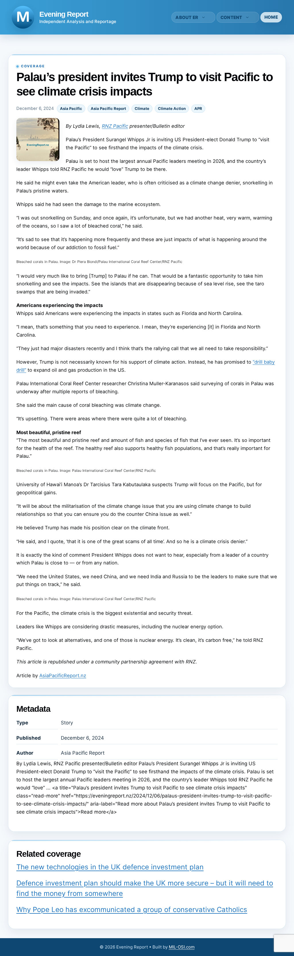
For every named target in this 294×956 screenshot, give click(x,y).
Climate (142, 108)
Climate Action (172, 108)
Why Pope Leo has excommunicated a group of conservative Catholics (131, 909)
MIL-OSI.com (182, 947)
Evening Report (63, 14)
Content (231, 17)
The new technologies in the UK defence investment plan (110, 867)
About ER (186, 17)
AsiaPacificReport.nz (62, 675)
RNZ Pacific (115, 126)
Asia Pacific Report (108, 108)
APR (198, 108)
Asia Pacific (71, 108)
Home (271, 17)
